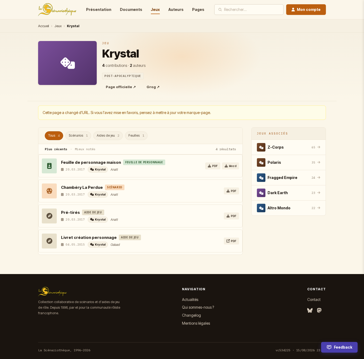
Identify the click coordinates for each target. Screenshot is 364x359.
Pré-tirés (70, 212)
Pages (198, 9)
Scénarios (78, 135)
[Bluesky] (310, 311)
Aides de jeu (108, 135)
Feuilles (136, 135)
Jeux (155, 9)
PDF (215, 166)
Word (232, 166)
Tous (54, 135)
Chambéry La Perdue (82, 187)
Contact (314, 299)
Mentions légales (196, 323)
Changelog (191, 315)
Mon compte (309, 9)
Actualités (190, 299)
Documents (131, 9)
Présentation (98, 9)
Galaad (115, 245)
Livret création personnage (89, 237)
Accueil (43, 26)
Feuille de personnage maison (91, 162)
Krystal (100, 169)
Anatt (114, 170)
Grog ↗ (153, 87)
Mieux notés (85, 149)
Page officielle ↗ (121, 87)
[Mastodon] (319, 311)
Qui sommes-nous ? (198, 307)
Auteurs (176, 9)
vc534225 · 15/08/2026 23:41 (301, 350)
